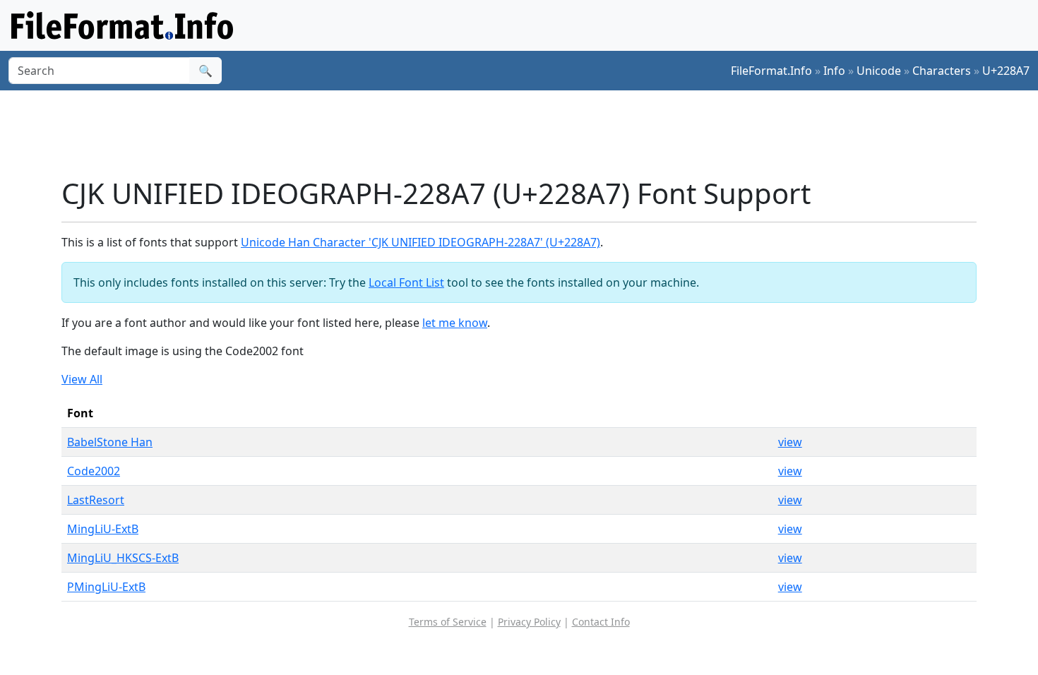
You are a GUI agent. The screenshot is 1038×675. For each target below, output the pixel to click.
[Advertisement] (527, 133)
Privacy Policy (529, 621)
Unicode (879, 70)
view (790, 442)
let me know (454, 322)
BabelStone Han (110, 442)
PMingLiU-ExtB (106, 587)
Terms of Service (448, 621)
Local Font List (406, 282)
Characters (941, 70)
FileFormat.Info (771, 70)
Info (834, 70)
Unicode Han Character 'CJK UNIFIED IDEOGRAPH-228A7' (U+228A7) (420, 242)
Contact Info (601, 621)
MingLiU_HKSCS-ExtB (123, 558)
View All (81, 379)
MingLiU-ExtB (102, 529)
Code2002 (93, 471)
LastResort (95, 500)
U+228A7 (1006, 70)
